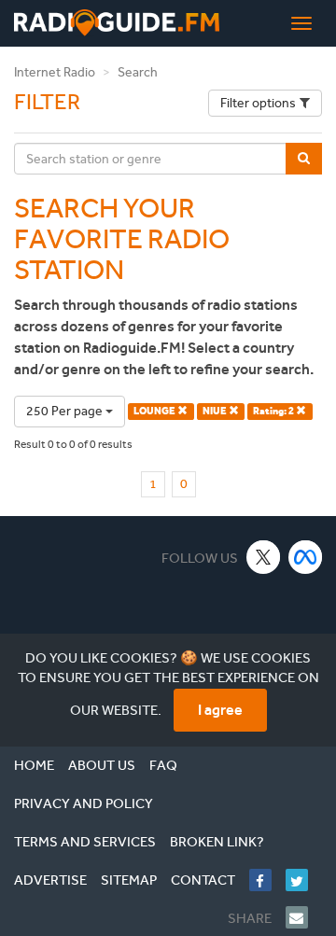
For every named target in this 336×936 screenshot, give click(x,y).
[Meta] (305, 556)
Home (34, 765)
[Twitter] (304, 880)
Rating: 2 (274, 411)
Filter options (258, 103)
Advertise (50, 880)
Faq (163, 765)
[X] (263, 556)
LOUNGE (155, 411)
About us (101, 765)
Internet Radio (54, 72)
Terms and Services (85, 841)
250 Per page (65, 411)
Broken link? (217, 841)
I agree (220, 710)
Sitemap (129, 880)
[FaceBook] (267, 880)
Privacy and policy (83, 803)
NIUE (216, 411)
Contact (203, 880)
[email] (304, 917)
